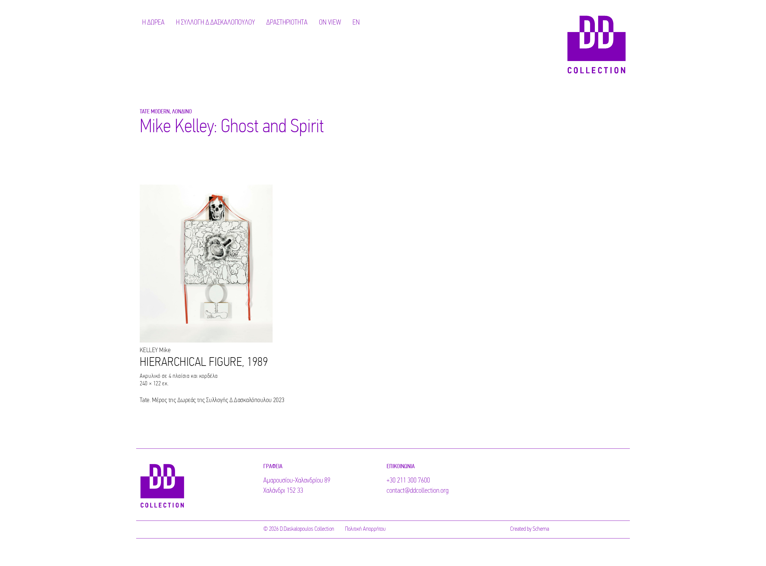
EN (356, 22)
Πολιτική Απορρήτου (365, 529)
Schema (541, 529)
